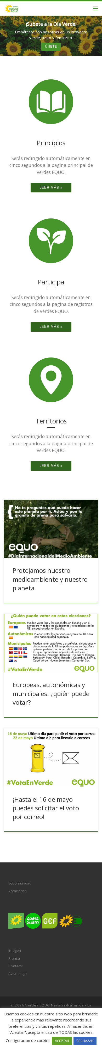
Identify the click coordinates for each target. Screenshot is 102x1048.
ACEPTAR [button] (62, 1040)
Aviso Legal (17, 973)
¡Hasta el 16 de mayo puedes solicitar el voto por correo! (46, 808)
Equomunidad (19, 883)
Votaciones (17, 890)
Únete (51, 47)
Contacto (15, 966)
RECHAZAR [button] (85, 1040)
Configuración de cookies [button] (28, 1040)
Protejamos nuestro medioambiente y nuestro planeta (50, 579)
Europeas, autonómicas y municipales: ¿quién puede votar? (51, 694)
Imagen (14, 950)
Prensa (14, 958)
